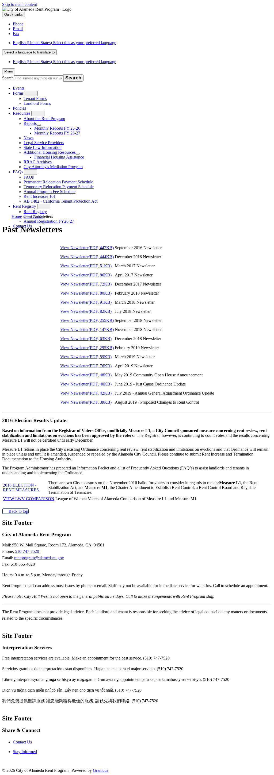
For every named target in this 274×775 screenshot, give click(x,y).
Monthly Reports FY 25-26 (57, 128)
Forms (18, 93)
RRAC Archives (38, 162)
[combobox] (29, 52)
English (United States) (64, 42)
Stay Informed (25, 751)
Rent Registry (24, 206)
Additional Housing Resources (49, 152)
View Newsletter (87, 247)
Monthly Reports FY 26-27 (57, 133)
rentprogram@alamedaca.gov (39, 558)
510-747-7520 (27, 551)
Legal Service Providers (44, 142)
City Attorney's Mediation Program (53, 166)
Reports (30, 123)
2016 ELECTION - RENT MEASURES (21, 487)
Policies (19, 108)
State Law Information (43, 147)
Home (17, 216)
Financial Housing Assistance (59, 157)
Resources (21, 113)
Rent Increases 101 (40, 196)
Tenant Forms (35, 98)
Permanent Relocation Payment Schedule (58, 182)
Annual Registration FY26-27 (49, 221)
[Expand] (31, 93)
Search (8, 78)
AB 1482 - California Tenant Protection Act (60, 201)
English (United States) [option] (64, 61)
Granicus (100, 770)
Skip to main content (19, 4)
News (28, 138)
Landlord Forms (37, 103)
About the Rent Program (44, 118)
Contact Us (22, 742)
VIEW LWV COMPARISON (28, 498)
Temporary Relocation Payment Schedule (59, 186)
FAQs (18, 171)
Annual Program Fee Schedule (49, 191)
